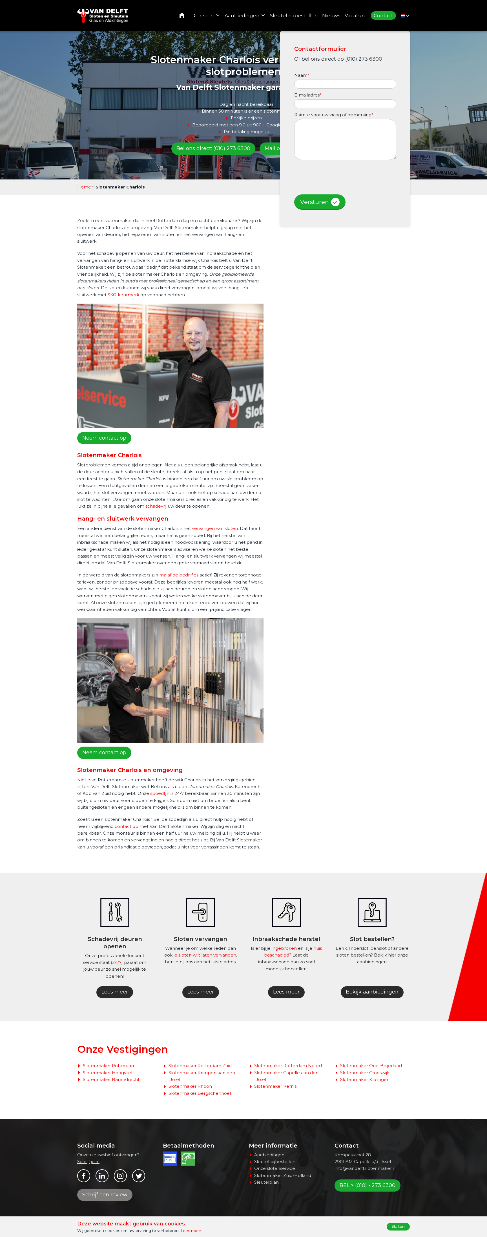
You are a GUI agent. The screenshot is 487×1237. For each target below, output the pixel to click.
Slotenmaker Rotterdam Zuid (200, 1065)
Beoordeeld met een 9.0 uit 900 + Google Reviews (246, 125)
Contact (383, 15)
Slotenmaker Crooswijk (364, 1072)
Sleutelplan (266, 1182)
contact (123, 826)
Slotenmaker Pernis (275, 1086)
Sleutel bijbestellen (274, 1161)
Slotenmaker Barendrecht (111, 1079)
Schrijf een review (104, 1195)
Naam (301, 75)
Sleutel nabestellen (294, 15)
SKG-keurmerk (123, 294)
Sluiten (398, 1226)
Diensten (202, 15)
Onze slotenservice (274, 1168)
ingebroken (284, 948)
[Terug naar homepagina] (103, 16)
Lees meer (114, 992)
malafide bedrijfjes (178, 575)
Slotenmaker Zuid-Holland (282, 1175)
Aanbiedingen (242, 15)
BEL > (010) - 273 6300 (367, 1185)
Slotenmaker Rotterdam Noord (288, 1065)
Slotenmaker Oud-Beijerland (371, 1065)
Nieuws (331, 15)
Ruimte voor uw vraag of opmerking (333, 114)
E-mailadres (308, 95)
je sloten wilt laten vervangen (205, 955)
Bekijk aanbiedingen (372, 992)
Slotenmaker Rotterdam (109, 1065)
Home (185, 15)
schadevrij (156, 506)
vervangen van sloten (215, 528)
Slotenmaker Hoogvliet (108, 1072)
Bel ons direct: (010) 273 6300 (213, 148)
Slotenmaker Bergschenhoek (200, 1093)
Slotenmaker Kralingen (364, 1079)
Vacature (356, 15)
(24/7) (117, 962)
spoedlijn (159, 793)
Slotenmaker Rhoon (190, 1086)
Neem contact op (104, 438)
